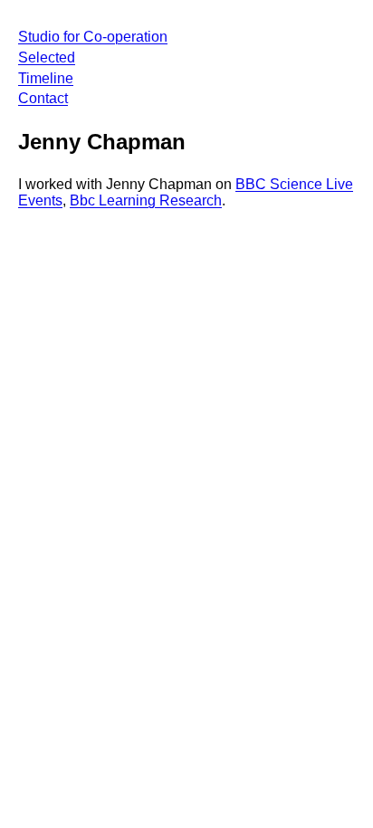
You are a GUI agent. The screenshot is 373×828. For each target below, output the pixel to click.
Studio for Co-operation (92, 36)
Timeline (45, 78)
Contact (43, 98)
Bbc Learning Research (146, 200)
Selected (46, 57)
